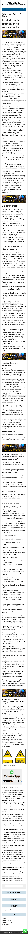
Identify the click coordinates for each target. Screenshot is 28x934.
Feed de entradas (6, 920)
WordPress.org (6, 924)
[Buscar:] (14, 886)
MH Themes (22, 932)
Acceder (4, 918)
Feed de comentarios (7, 922)
